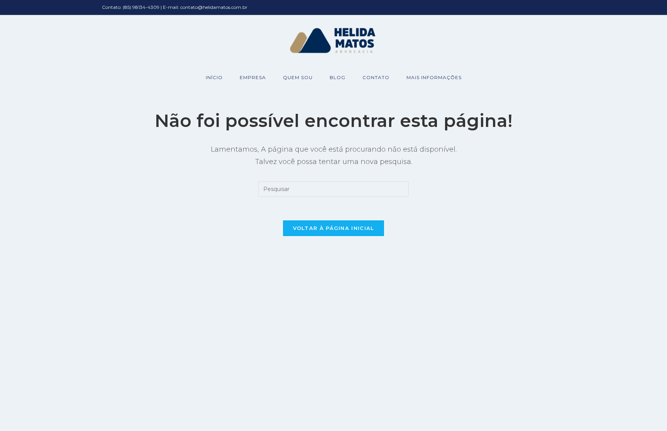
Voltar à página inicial (333, 228)
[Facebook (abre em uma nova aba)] (551, 7)
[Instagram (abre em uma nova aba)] (561, 7)
